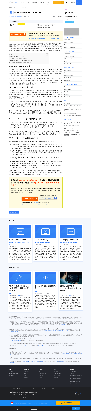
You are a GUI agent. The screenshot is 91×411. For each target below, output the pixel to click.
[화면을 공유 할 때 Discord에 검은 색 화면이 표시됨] (71, 278)
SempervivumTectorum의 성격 (16, 56)
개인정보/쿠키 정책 (60, 330)
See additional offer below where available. (37, 38)
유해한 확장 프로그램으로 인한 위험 (18, 58)
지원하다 (42, 2)
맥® (37, 202)
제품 (28, 2)
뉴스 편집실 (56, 371)
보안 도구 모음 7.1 (68, 58)
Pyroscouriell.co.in (17, 240)
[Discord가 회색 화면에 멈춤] (45, 278)
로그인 (80, 2)
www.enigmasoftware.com (16, 340)
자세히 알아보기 (34, 409)
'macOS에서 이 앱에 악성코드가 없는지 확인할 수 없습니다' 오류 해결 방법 (72, 131)
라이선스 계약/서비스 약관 (26, 361)
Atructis (65, 61)
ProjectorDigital (67, 89)
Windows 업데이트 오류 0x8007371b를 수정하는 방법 (72, 135)
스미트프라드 (67, 53)
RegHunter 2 (11, 375)
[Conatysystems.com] (71, 231)
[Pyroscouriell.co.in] (20, 231)
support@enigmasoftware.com (24, 345)
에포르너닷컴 (67, 39)
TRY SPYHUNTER (68, 403)
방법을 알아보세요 (14, 331)
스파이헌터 (11, 371)
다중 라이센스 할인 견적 (57, 2)
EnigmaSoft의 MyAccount (43, 345)
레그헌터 (41, 377)
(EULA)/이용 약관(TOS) (67, 353)
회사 (48, 2)
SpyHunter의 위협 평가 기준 (27, 388)
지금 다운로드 (68, 21)
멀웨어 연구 (34, 2)
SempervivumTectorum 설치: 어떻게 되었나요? (21, 60)
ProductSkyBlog (67, 96)
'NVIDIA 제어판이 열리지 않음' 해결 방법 (72, 115)
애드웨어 (19, 16)
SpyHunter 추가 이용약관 (38, 388)
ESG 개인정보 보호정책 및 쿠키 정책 (76, 379)
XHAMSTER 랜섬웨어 (69, 42)
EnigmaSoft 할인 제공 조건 (75, 381)
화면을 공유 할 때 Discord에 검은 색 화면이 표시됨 (72, 110)
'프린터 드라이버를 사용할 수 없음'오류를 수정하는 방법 (73, 106)
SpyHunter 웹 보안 (42, 375)
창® (34, 202)
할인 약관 (66, 330)
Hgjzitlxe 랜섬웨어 (68, 77)
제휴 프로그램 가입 (58, 373)
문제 (10, 293)
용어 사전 (26, 377)
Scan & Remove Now (16, 34)
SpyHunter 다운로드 (28, 198)
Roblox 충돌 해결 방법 (69, 128)
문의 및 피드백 (57, 375)
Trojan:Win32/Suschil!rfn (69, 56)
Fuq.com (66, 44)
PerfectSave (66, 94)
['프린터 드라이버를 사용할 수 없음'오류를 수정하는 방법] (20, 278)
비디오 (25, 375)
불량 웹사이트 (12, 242)
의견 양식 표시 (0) (14, 212)
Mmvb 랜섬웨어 (67, 70)
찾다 (66, 2)
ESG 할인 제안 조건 (73, 383)
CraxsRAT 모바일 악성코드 (70, 47)
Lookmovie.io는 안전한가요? (70, 113)
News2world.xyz (42, 240)
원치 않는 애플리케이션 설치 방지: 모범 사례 (20, 62)
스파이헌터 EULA (73, 371)
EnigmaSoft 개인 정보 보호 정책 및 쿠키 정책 (76, 376)
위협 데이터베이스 (13, 7)
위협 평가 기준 (62, 361)
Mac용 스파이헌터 (42, 373)
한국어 (72, 2)
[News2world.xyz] (45, 231)
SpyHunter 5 (41, 371)
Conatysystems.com (69, 240)
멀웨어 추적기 (26, 373)
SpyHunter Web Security (13, 373)
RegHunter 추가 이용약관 (49, 388)
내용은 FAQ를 (62, 324)
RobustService (67, 91)
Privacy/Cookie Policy (54, 38)
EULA (47, 38)
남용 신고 (56, 377)
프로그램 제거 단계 (17, 388)
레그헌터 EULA (73, 373)
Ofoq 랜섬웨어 (67, 72)
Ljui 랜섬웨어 (67, 80)
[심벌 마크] (13, 2)
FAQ (57, 361)
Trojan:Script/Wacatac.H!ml (69, 63)
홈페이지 (22, 2)
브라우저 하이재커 (23, 7)
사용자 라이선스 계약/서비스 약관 (50, 330)
